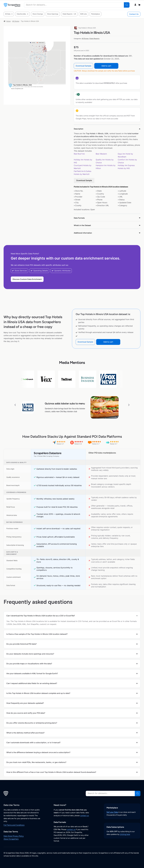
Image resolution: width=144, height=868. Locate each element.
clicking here (125, 834)
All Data (7, 14)
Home (8, 21)
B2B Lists (83, 14)
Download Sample (83, 66)
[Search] (126, 5)
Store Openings (52, 14)
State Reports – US (69, 14)
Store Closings (38, 14)
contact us (84, 815)
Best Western (101, 154)
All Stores (15, 21)
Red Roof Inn (79, 154)
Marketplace (95, 14)
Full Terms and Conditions (14, 825)
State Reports (94, 39)
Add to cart (106, 66)
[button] (15, 404)
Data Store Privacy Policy (14, 836)
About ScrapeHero (11, 839)
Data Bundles (21, 14)
